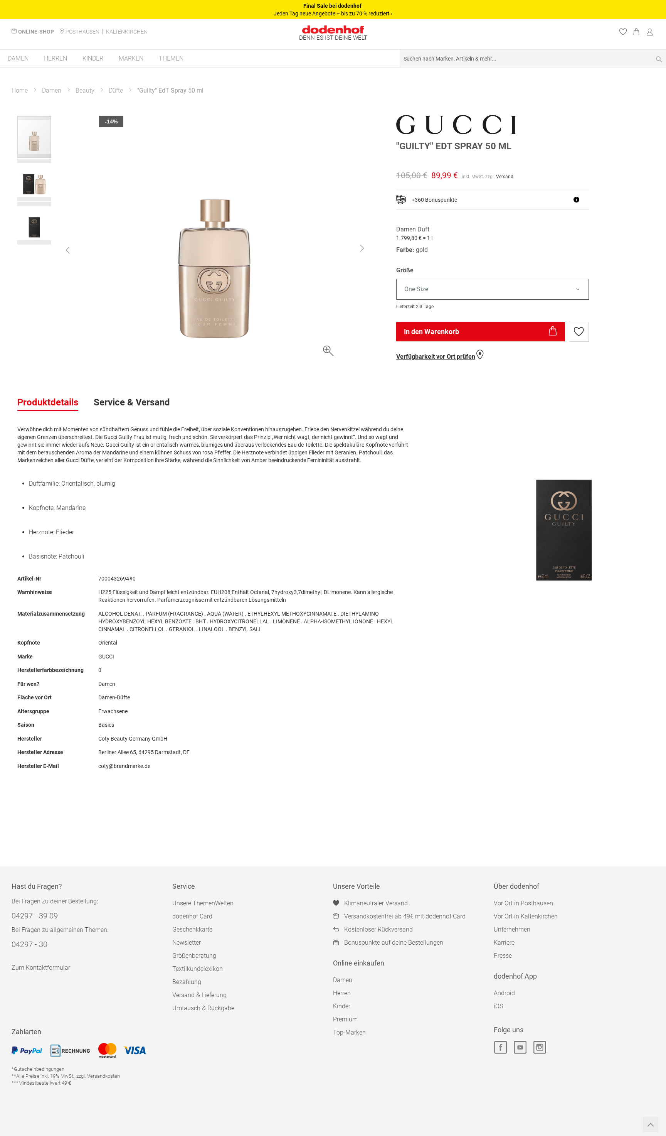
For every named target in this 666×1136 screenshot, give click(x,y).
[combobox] (533, 58)
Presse (503, 955)
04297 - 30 (29, 944)
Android (504, 993)
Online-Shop (36, 32)
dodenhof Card (192, 916)
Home (20, 90)
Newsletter (186, 942)
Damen (51, 90)
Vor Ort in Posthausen (523, 903)
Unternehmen (512, 929)
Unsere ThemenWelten (203, 903)
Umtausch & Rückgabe (203, 1008)
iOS (498, 1006)
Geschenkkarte (192, 929)
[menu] (333, 58)
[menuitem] (18, 58)
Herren (342, 993)
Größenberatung (194, 955)
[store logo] (333, 29)
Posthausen (82, 32)
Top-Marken (349, 1032)
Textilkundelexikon (197, 968)
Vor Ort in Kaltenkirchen (526, 916)
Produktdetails (47, 402)
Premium (345, 1019)
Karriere (504, 942)
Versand (504, 176)
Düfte (116, 90)
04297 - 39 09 (35, 915)
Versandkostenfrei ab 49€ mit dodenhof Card (405, 916)
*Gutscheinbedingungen (38, 1069)
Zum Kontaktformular (41, 967)
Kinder (341, 1006)
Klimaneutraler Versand (376, 903)
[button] (67, 250)
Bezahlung (186, 982)
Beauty (85, 90)
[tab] (47, 403)
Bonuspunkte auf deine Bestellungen (393, 942)
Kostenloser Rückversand (378, 929)
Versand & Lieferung (199, 995)
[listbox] (522, 289)
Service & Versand (132, 402)
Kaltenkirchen (127, 32)
